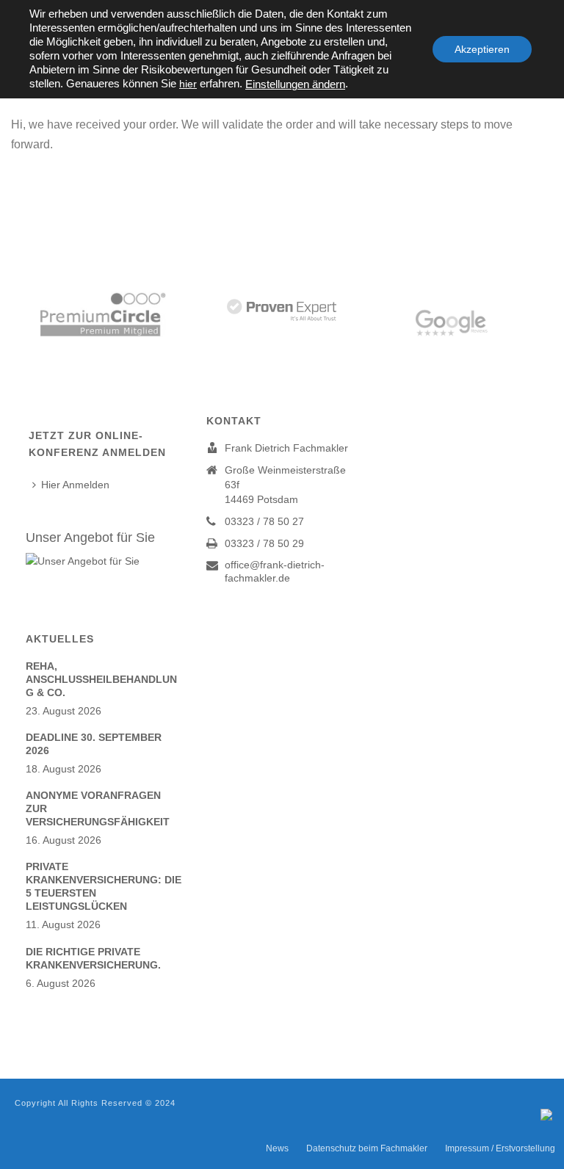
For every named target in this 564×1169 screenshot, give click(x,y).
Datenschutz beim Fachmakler (366, 1148)
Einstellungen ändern (295, 84)
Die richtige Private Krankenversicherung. (93, 958)
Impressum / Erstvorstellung (500, 1148)
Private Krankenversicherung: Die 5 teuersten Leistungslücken (103, 886)
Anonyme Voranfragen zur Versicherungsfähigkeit (98, 808)
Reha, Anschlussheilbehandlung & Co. (101, 679)
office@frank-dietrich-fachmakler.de (275, 571)
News (277, 1148)
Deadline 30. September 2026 (94, 743)
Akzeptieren (482, 49)
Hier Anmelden (75, 485)
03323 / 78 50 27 (264, 521)
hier (188, 84)
